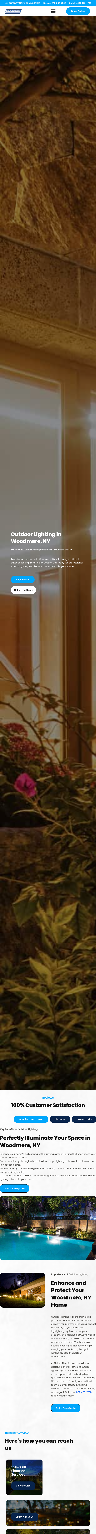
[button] (53, 11)
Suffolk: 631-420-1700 (80, 3)
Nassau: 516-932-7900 (54, 3)
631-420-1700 (84, 1392)
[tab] (31, 1119)
